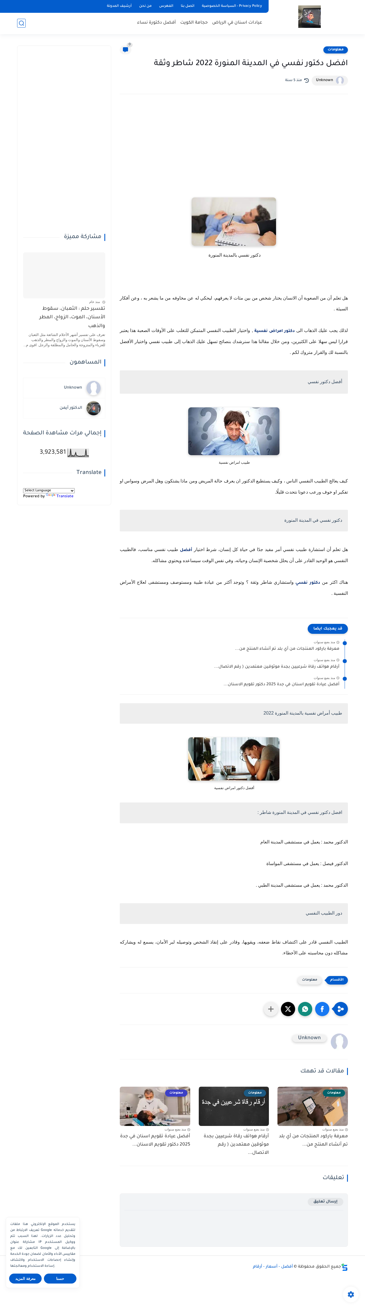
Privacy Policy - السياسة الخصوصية (232, 6)
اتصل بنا (187, 6)
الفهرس (166, 6)
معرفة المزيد (25, 1278)
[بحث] (21, 23)
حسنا (60, 1278)
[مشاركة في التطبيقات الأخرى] (271, 1009)
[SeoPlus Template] (344, 1267)
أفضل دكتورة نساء (156, 22)
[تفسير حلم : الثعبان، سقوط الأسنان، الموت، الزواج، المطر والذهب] (64, 275)
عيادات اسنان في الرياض (237, 22)
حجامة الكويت (194, 22)
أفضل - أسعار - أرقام (273, 1267)
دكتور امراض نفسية (274, 331)
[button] (322, 1009)
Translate (65, 496)
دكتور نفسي (307, 583)
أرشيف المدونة (119, 6)
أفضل (186, 550)
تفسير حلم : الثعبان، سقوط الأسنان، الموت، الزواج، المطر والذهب (72, 317)
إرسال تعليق (325, 1202)
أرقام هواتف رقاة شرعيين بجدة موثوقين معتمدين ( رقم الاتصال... (276, 667)
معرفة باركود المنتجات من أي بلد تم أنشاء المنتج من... (287, 649)
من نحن (145, 6)
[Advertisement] (234, 148)
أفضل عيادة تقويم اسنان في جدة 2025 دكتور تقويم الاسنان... (281, 684)
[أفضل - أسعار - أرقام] (309, 16)
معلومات (336, 50)
